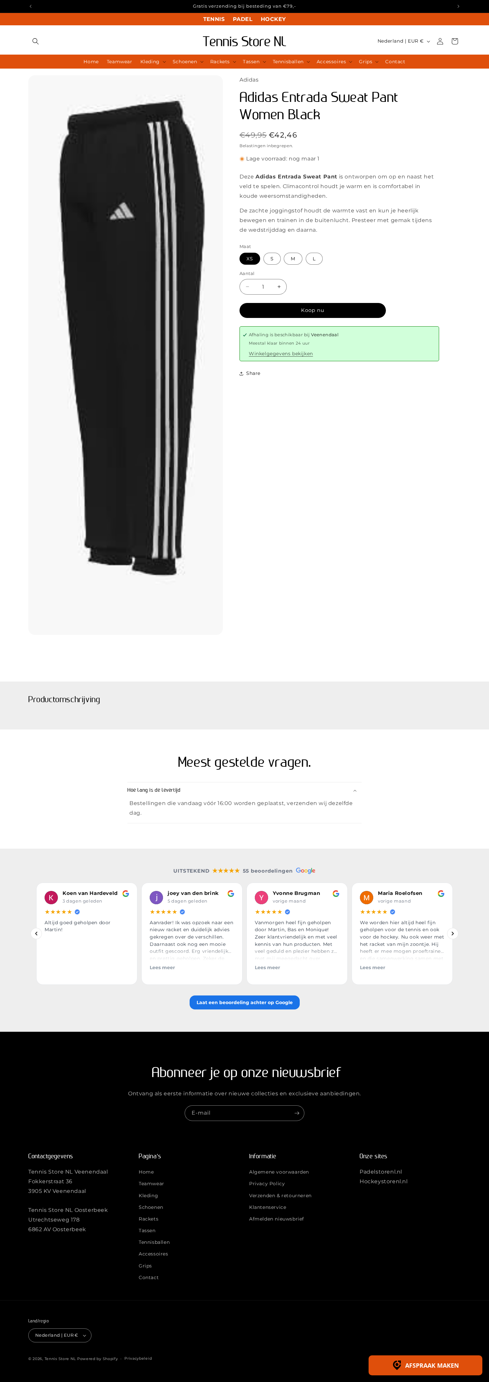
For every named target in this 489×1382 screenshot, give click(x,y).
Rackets (148, 1219)
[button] (35, 41)
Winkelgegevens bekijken (281, 354)
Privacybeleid (138, 1358)
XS (249, 259)
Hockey (273, 19)
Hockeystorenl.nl (384, 1181)
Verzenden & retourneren (280, 1196)
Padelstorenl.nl (381, 1172)
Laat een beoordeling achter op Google (245, 1002)
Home (146, 1172)
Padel (242, 19)
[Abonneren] (296, 1113)
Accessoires (153, 1254)
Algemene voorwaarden (279, 1172)
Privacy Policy (267, 1184)
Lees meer (162, 967)
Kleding (148, 1196)
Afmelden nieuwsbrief (276, 1219)
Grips (145, 1266)
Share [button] (253, 373)
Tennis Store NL (60, 1358)
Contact (149, 1277)
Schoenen (151, 1207)
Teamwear (151, 1184)
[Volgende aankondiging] (458, 6)
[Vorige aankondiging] (30, 6)
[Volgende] (452, 933)
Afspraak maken (432, 1365)
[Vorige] (36, 933)
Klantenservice (267, 1207)
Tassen (147, 1231)
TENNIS (214, 19)
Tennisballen (154, 1242)
